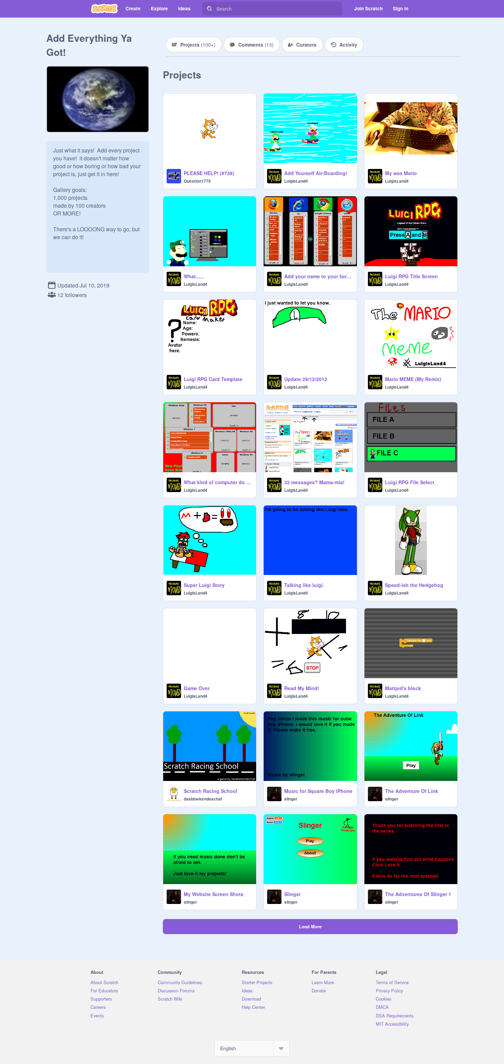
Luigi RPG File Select (409, 482)
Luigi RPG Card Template (213, 379)
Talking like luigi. (304, 585)
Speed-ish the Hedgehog (414, 585)
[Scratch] (104, 8)
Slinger (292, 894)
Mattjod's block (403, 688)
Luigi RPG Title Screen (411, 276)
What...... (194, 276)
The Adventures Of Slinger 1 (418, 894)
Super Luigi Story (204, 585)
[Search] (209, 8)
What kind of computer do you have (218, 482)
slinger (291, 799)
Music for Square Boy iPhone (318, 790)
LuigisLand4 (296, 181)
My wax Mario (401, 173)
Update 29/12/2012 (305, 379)
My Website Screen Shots (213, 894)
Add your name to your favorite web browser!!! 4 (318, 276)
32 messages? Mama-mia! (314, 482)
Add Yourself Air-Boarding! (315, 173)
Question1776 (197, 181)
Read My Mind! (301, 688)
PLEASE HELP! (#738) (209, 173)
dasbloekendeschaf (203, 799)
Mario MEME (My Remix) (413, 379)
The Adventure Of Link (411, 790)
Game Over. (197, 688)
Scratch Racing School (210, 790)
